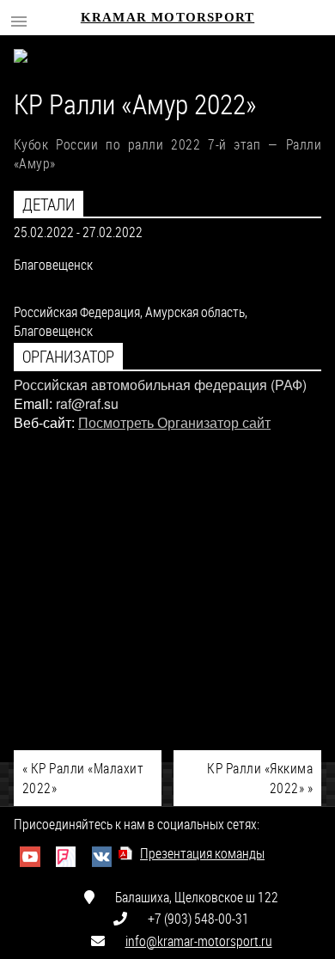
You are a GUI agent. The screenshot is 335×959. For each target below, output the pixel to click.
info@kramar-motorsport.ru (198, 941)
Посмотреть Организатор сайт (174, 422)
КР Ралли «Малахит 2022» (82, 777)
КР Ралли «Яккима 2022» (260, 777)
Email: (33, 403)
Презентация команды (202, 853)
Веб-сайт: (44, 422)
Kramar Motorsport (167, 17)
